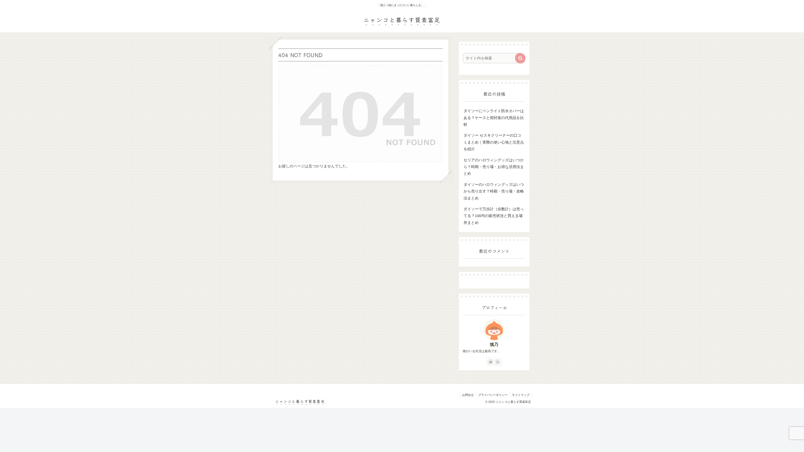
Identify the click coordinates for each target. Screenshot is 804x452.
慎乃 (494, 344)
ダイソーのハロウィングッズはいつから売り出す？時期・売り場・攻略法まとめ (494, 191)
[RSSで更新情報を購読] (497, 362)
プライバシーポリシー (493, 395)
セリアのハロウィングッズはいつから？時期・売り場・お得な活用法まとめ (494, 167)
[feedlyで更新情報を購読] (490, 362)
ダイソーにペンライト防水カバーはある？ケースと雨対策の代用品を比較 (494, 118)
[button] (520, 58)
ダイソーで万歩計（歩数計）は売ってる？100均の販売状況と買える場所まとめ (494, 216)
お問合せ (468, 395)
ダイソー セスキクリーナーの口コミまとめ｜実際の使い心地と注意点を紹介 (494, 142)
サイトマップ (521, 395)
